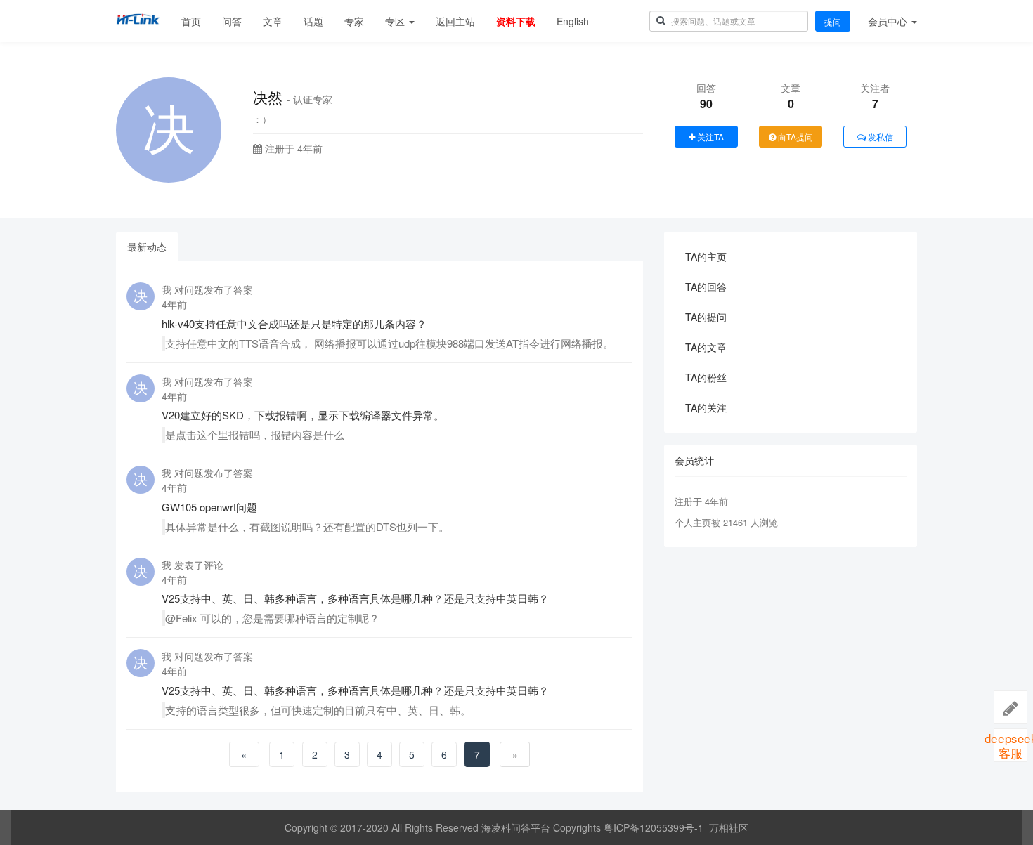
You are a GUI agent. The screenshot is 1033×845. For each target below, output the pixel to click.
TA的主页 (706, 256)
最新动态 (147, 247)
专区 (396, 21)
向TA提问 (794, 137)
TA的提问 (706, 317)
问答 (232, 21)
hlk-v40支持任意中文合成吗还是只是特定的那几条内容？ (294, 323)
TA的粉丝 (706, 377)
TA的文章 (706, 347)
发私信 (879, 137)
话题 (313, 21)
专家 (354, 21)
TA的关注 (706, 407)
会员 (887, 21)
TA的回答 (706, 287)
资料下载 (515, 21)
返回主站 (455, 21)
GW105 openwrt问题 (209, 506)
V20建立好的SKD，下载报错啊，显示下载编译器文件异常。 (303, 414)
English (573, 21)
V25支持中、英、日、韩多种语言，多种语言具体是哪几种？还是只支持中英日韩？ (355, 598)
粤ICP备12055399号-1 (653, 827)
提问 (832, 21)
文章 (272, 21)
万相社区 (728, 827)
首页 (191, 21)
